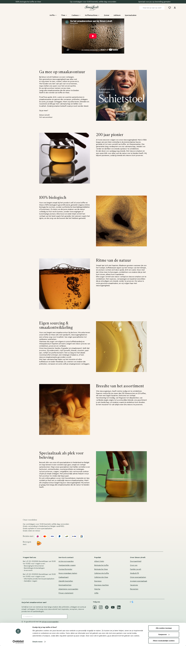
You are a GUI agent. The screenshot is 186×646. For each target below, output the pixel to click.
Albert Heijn (99, 561)
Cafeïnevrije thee (101, 577)
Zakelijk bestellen (66, 581)
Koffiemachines (91, 15)
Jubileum (117, 15)
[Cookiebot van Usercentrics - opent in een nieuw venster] (18, 641)
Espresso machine (101, 585)
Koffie (52, 15)
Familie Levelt (135, 569)
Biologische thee (101, 569)
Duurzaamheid (135, 561)
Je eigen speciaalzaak (138, 581)
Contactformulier (65, 569)
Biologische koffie (101, 565)
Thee (63, 15)
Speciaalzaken (130, 15)
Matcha (97, 589)
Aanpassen (162, 634)
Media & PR (134, 573)
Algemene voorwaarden (68, 589)
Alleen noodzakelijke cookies (164, 641)
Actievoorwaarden (66, 561)
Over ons (133, 565)
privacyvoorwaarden (50, 622)
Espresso (98, 581)
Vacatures (134, 585)
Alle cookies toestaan (164, 628)
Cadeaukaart (64, 577)
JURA (96, 593)
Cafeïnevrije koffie (101, 573)
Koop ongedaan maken (68, 573)
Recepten (134, 589)
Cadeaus (75, 15)
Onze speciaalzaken (138, 577)
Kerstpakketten (65, 585)
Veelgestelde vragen (67, 565)
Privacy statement (66, 593)
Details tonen (38, 642)
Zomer (106, 15)
